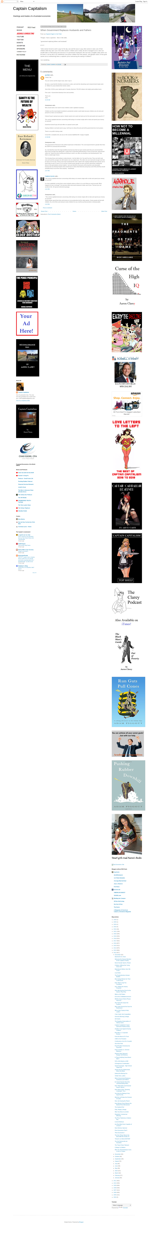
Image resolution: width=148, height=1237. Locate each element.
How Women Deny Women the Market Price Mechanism (123, 1104)
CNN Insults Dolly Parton (24, 545)
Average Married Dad (120, 881)
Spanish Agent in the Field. (54, 34)
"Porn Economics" (120, 1132)
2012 (115, 952)
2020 (115, 933)
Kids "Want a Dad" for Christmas (120, 983)
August (117, 1161)
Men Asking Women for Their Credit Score (122, 979)
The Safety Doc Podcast (25, 494)
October (117, 1156)
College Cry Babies (120, 1147)
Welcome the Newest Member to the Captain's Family (123, 959)
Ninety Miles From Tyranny (26, 549)
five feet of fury (118, 904)
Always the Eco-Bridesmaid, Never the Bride (122, 1070)
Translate (125, 1207)
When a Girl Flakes (120, 994)
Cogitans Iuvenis (50, 176)
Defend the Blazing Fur (121, 1073)
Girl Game (117, 1019)
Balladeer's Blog (23, 566)
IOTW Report (21, 544)
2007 (115, 1190)
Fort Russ (117, 886)
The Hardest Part (119, 1107)
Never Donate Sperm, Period (123, 963)
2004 (115, 1197)
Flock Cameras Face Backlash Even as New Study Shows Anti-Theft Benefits (26, 538)
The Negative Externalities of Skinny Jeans (122, 1022)
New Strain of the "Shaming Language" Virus (122, 1090)
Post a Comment (47, 208)
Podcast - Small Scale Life (25, 478)
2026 (115, 919)
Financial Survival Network (26, 484)
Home (74, 211)
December (118, 954)
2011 (115, 1180)
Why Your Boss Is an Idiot (122, 1112)
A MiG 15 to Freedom (120, 1039)
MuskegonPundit (23, 555)
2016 (115, 943)
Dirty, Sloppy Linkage (120, 1109)
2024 (115, 924)
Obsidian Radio (22, 511)
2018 (115, 938)
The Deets (117, 907)
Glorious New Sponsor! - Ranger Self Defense (121, 1054)
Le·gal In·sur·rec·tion (24, 535)
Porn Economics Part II (121, 1130)
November (118, 1154)
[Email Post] (65, 64)
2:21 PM (47, 189)
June (116, 1166)
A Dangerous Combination (122, 1063)
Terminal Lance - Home (24, 526)
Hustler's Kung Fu (23, 475)
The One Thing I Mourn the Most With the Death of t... (122, 1135)
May (116, 1168)
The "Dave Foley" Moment (122, 1145)
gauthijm (47, 75)
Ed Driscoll (117, 889)
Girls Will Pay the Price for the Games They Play (123, 991)
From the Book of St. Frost (122, 1036)
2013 (115, 950)
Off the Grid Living (119, 901)
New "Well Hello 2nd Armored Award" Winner (123, 1086)
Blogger (81, 1222)
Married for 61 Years (120, 956)
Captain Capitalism (30, 8)
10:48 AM (47, 137)
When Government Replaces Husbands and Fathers (123, 1079)
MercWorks (21, 519)
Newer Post (44, 211)
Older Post (104, 211)
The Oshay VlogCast (24, 508)
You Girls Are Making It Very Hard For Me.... (122, 1094)
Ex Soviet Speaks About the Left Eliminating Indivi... (122, 1082)
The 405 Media (22, 497)
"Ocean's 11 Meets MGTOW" (122, 1139)
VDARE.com (117, 895)
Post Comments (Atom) (54, 214)
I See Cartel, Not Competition (123, 1014)
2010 (115, 1183)
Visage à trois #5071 (23, 551)
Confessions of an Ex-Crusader (123, 1041)
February (117, 1175)
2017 (115, 941)
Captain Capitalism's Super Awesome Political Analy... (122, 1025)
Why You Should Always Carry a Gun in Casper (123, 1150)
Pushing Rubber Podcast (25, 481)
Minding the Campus (120, 898)
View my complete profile (23, 400)
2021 (115, 931)
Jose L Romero (118, 884)
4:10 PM (47, 204)
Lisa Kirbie (118, 973)
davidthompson (118, 875)
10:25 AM (47, 100)
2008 (115, 1188)
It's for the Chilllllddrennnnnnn (123, 996)
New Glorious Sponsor (121, 1128)
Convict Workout (119, 1122)
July (116, 1163)
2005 (115, 1195)
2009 (115, 1185)
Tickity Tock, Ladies (120, 1076)
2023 (115, 926)
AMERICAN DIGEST (119, 892)
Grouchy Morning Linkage (122, 1016)
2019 (115, 936)
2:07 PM (47, 170)
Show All (34, 572)
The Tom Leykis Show (24, 505)
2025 (115, 922)
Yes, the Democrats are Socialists (121, 1142)
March (117, 1173)
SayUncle (116, 872)
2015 (115, 945)
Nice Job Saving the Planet (122, 1101)
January (117, 1177)
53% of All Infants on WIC (121, 1061)
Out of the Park (119, 1043)
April (116, 1170)
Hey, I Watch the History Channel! (121, 987)
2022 (115, 929)
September (118, 1159)
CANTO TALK (22, 487)
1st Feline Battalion (119, 878)
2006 (115, 1192)
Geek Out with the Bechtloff (26, 472)
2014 (115, 948)
